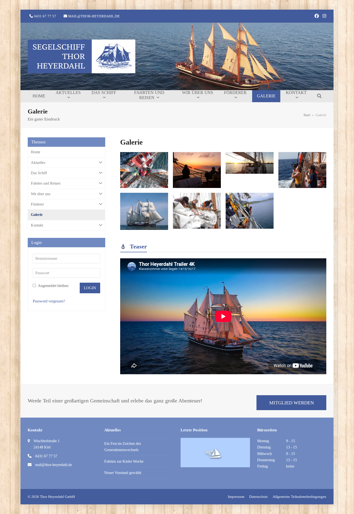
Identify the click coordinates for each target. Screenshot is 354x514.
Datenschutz (258, 497)
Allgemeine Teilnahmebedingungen (299, 497)
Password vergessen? (49, 301)
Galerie (37, 215)
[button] (319, 96)
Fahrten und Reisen (45, 183)
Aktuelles (38, 162)
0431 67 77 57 (45, 16)
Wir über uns (40, 194)
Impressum (236, 497)
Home (35, 152)
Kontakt (37, 225)
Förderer (37, 204)
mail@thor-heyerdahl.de (94, 16)
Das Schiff (39, 173)
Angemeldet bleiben (52, 286)
